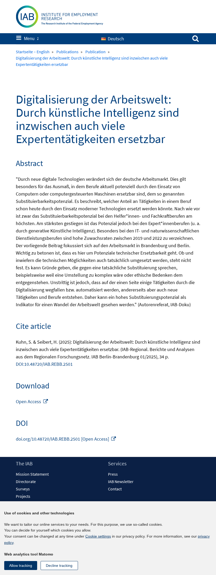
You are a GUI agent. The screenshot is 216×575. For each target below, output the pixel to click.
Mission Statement (32, 474)
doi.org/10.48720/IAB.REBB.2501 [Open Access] (66, 439)
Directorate (26, 481)
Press (113, 474)
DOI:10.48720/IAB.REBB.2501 (44, 364)
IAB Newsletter (121, 481)
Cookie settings (98, 536)
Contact (115, 488)
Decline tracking (59, 565)
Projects (23, 496)
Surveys (23, 488)
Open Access (32, 401)
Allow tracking (20, 565)
